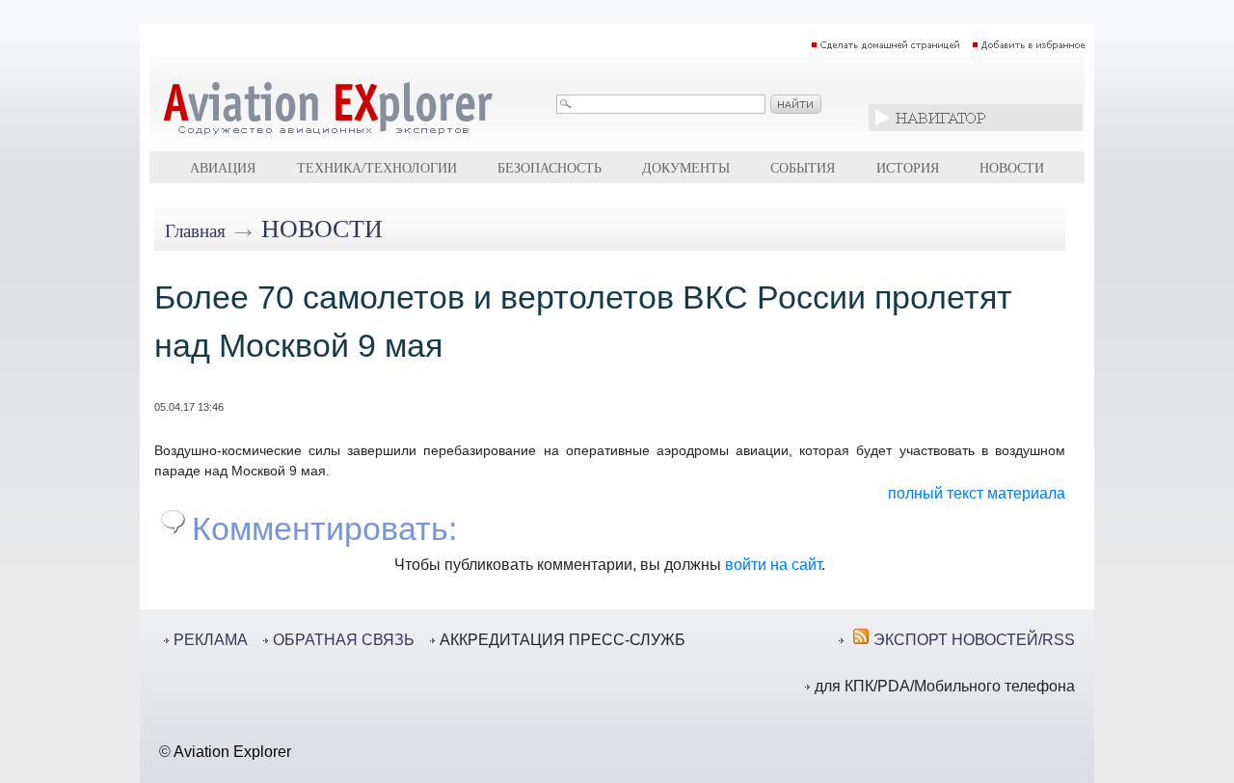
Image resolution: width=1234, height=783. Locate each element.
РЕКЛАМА (211, 640)
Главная (195, 231)
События (802, 168)
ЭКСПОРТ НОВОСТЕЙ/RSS (974, 640)
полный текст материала (976, 493)
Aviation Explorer (232, 751)
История (907, 168)
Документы (686, 168)
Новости (1011, 168)
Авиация (222, 168)
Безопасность (549, 168)
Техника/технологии (377, 168)
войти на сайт (773, 564)
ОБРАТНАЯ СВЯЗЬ (344, 640)
